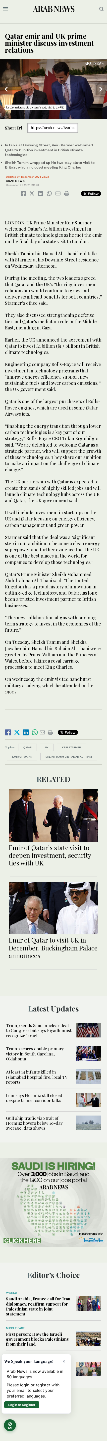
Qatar (27, 747)
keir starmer (71, 747)
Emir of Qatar (22, 756)
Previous (6, 89)
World (11, 1292)
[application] (53, 89)
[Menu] (5, 9)
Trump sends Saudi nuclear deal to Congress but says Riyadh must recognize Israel (38, 1030)
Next (101, 89)
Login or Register (21, 1405)
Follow (93, 194)
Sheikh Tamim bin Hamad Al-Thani (69, 756)
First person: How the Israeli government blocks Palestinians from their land (37, 1339)
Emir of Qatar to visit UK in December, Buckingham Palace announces (53, 948)
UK (47, 747)
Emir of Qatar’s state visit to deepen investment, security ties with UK (50, 855)
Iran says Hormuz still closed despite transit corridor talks (34, 1098)
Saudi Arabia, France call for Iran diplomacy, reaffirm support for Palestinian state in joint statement (38, 1306)
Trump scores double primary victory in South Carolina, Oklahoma (35, 1053)
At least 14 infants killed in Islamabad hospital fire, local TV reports (36, 1077)
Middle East (15, 1328)
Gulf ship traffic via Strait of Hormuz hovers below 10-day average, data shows (34, 1123)
